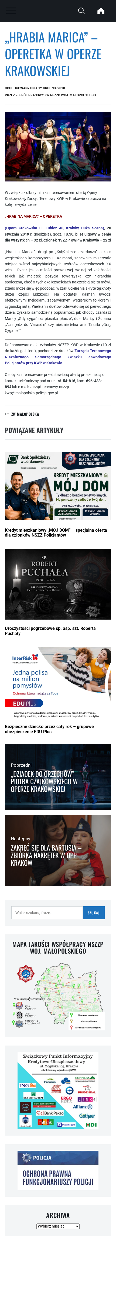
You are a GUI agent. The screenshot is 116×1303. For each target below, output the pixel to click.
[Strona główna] (101, 11)
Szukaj (94, 912)
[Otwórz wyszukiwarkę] (81, 11)
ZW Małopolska (25, 414)
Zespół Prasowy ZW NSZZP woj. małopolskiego (56, 95)
